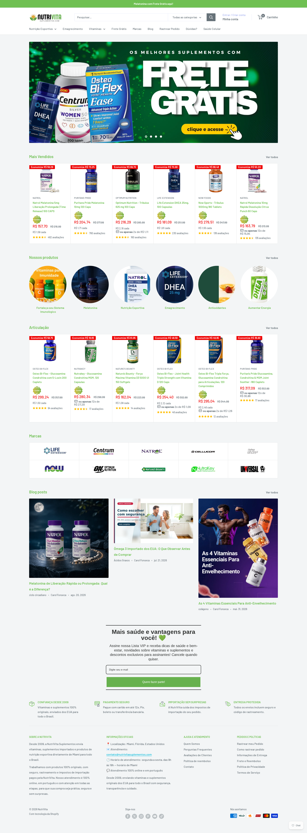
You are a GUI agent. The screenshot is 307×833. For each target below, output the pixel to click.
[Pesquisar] (211, 17)
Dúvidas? (191, 28)
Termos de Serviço (248, 772)
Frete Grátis (119, 28)
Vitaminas (95, 28)
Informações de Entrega (252, 755)
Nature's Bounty (125, 368)
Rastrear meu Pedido (250, 743)
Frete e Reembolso (249, 761)
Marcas (137, 28)
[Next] (278, 203)
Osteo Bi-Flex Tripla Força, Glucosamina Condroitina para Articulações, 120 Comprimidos (213, 380)
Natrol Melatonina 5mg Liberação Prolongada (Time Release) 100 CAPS (49, 207)
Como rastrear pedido (250, 749)
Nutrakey (79, 368)
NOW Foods (204, 197)
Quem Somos (192, 743)
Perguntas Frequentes (198, 749)
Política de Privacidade (251, 766)
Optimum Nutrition (126, 197)
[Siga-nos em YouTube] (154, 816)
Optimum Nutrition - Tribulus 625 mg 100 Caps (132, 204)
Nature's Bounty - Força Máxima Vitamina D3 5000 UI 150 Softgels (132, 378)
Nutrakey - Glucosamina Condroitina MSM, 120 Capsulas (88, 378)
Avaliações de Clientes (198, 755)
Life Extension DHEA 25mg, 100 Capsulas (173, 204)
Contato (189, 766)
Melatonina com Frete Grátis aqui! (153, 3)
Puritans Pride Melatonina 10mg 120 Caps (89, 204)
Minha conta (230, 19)
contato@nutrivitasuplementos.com (129, 754)
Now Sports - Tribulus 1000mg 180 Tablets (210, 204)
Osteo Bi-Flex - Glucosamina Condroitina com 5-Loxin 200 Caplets (50, 378)
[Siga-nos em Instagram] (141, 816)
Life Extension (165, 197)
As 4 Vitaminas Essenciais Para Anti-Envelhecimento (237, 603)
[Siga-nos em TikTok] (161, 816)
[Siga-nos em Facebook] (127, 816)
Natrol (37, 197)
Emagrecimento (73, 28)
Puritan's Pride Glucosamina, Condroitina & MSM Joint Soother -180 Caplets (256, 378)
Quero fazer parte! (153, 681)
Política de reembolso (197, 761)
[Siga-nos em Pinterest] (148, 816)
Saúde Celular (212, 28)
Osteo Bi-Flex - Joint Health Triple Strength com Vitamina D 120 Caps (174, 378)
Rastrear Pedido (170, 28)
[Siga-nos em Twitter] (134, 816)
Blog (150, 28)
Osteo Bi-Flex (40, 368)
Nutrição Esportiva (41, 28)
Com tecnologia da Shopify (44, 813)
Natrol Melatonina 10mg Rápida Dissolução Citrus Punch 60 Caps (254, 207)
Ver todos (272, 157)
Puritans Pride (82, 197)
